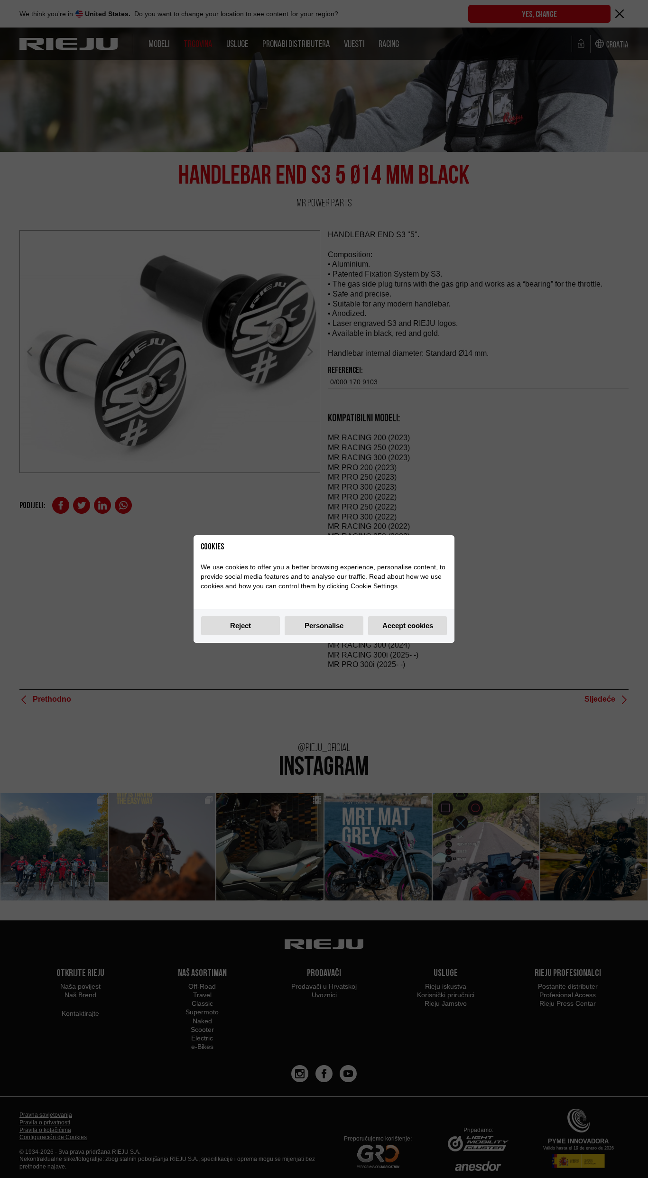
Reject (240, 625)
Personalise (324, 625)
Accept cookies (407, 625)
